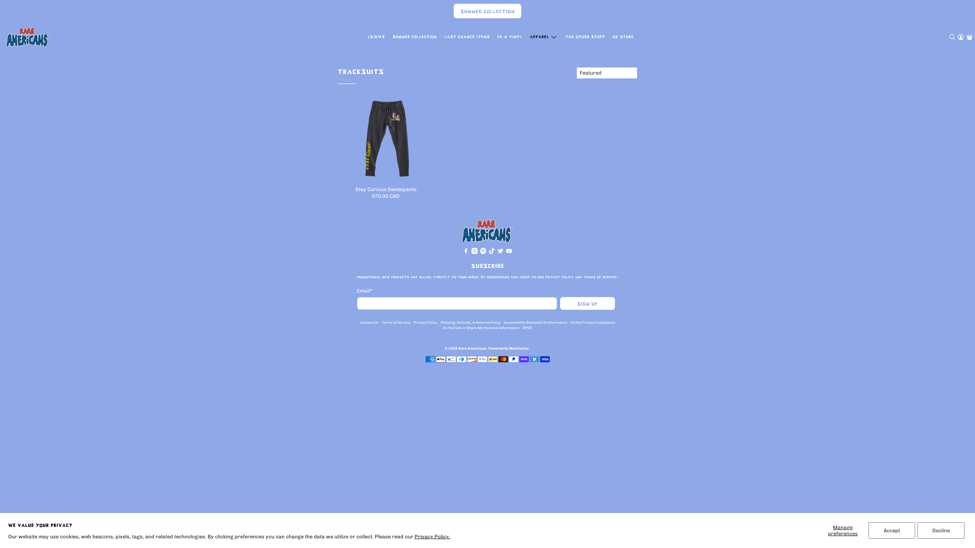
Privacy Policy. (432, 537)
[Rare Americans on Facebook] (466, 253)
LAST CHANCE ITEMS (467, 37)
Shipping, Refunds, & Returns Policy (470, 322)
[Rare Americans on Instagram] (475, 253)
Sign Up (587, 304)
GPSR (527, 328)
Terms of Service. (601, 277)
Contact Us (369, 322)
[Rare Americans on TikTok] (492, 253)
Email (364, 291)
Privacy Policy (559, 277)
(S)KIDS (376, 37)
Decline (941, 530)
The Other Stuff (585, 37)
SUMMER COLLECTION (415, 37)
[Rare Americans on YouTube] (509, 253)
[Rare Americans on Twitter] (500, 253)
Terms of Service (396, 322)
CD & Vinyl (509, 37)
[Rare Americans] (28, 37)
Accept (892, 530)
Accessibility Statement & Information (535, 322)
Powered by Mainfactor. (509, 348)
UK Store (623, 37)
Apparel (539, 37)
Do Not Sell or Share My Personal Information (481, 328)
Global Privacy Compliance (593, 322)
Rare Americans (472, 348)
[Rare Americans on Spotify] (483, 253)
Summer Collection (487, 11)
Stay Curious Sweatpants (386, 189)
